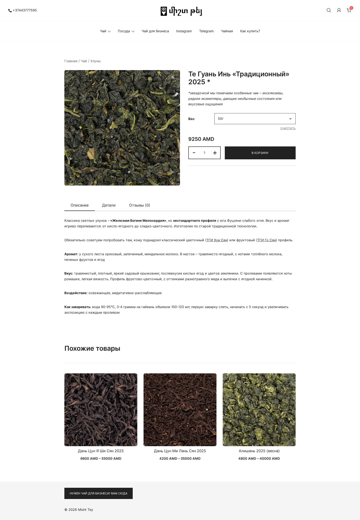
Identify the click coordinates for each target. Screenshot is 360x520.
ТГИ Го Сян (266, 240)
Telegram (206, 31)
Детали (109, 205)
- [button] (194, 152)
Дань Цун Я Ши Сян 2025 (101, 451)
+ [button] (214, 152)
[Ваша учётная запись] (338, 10)
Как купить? (250, 31)
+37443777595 (25, 10)
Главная (71, 61)
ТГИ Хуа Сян (216, 240)
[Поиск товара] (328, 10)
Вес (191, 119)
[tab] (79, 205)
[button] (173, 78)
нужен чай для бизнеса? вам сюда (98, 493)
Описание (80, 205)
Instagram (184, 31)
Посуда (124, 31)
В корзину (260, 153)
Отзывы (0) (139, 205)
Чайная (227, 31)
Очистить (288, 128)
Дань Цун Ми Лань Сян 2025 (180, 451)
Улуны (95, 61)
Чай (103, 31)
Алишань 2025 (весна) (259, 451)
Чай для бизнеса (155, 31)
